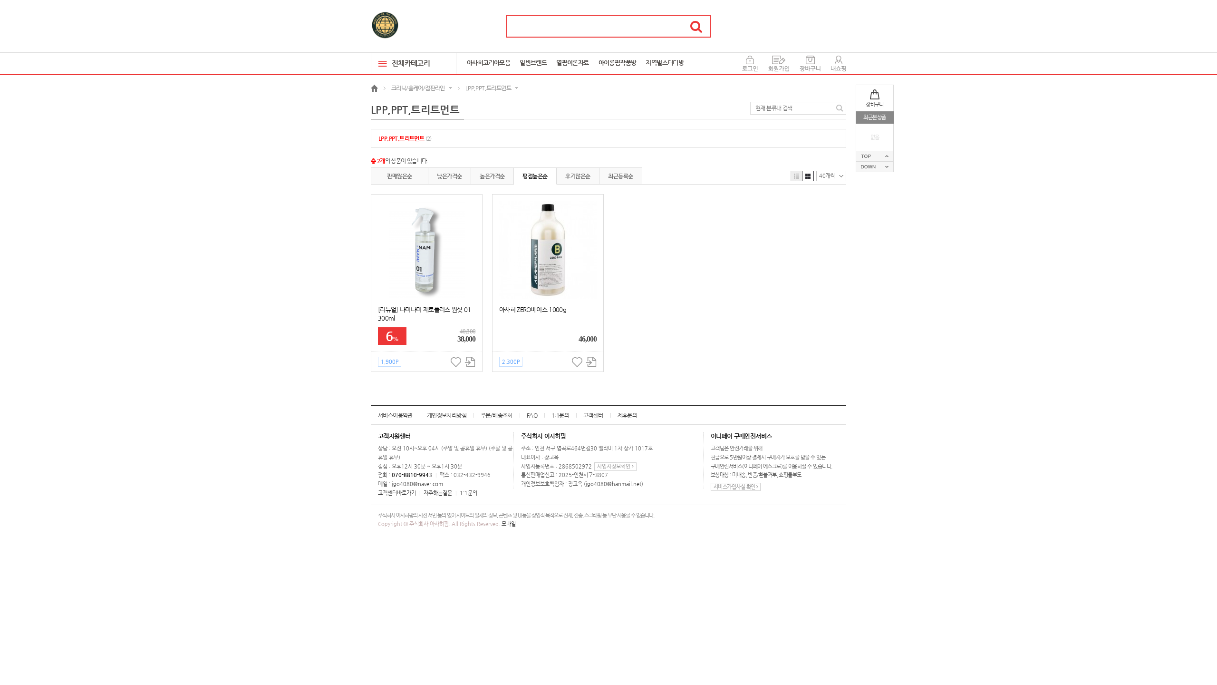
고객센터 (593, 415)
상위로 (875, 156)
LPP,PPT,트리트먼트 (405, 138)
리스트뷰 (796, 176)
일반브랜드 (533, 62)
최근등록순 (620, 176)
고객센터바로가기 (397, 493)
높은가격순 (492, 176)
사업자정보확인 (614, 466)
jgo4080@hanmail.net (613, 484)
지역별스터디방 (665, 62)
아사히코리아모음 (488, 62)
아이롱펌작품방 (618, 62)
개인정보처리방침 (446, 415)
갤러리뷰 (808, 176)
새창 (469, 362)
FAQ (532, 415)
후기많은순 (577, 176)
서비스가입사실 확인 (735, 487)
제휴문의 (627, 415)
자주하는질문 (438, 493)
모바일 (509, 524)
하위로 (875, 166)
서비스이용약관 (395, 415)
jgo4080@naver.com (417, 484)
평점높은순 (534, 176)
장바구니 (875, 104)
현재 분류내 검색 (773, 108)
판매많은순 (399, 176)
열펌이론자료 (572, 62)
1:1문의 (560, 415)
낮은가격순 (449, 176)
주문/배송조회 (496, 415)
